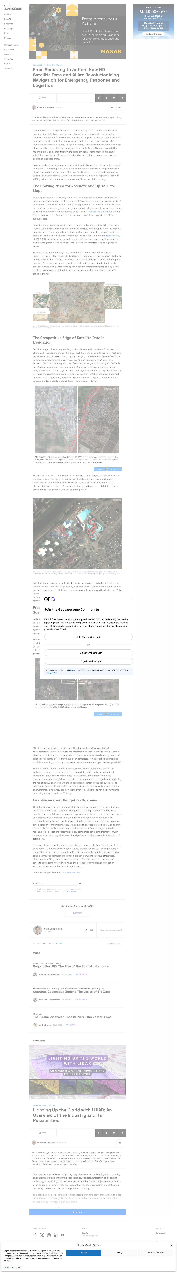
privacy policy (51, 673)
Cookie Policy (9, 1267)
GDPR (18, 1267)
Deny (119, 1252)
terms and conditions (78, 670)
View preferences (155, 1252)
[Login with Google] (89, 661)
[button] (171, 1245)
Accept (83, 1252)
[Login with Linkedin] (89, 652)
